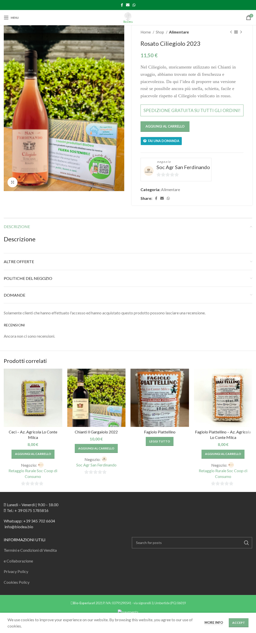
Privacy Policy (16, 571)
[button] (33, 454)
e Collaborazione (18, 560)
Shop (160, 32)
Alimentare (179, 32)
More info (213, 622)
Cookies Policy (17, 582)
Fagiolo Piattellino (160, 431)
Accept (238, 622)
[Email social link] (127, 5)
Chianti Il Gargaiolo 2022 (96, 431)
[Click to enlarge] (13, 182)
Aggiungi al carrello (165, 126)
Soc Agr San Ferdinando (183, 167)
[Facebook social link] (121, 5)
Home (146, 32)
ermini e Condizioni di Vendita (31, 550)
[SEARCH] (246, 542)
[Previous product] (231, 32)
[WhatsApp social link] (134, 5)
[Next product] (241, 32)
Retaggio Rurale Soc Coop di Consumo (32, 473)
